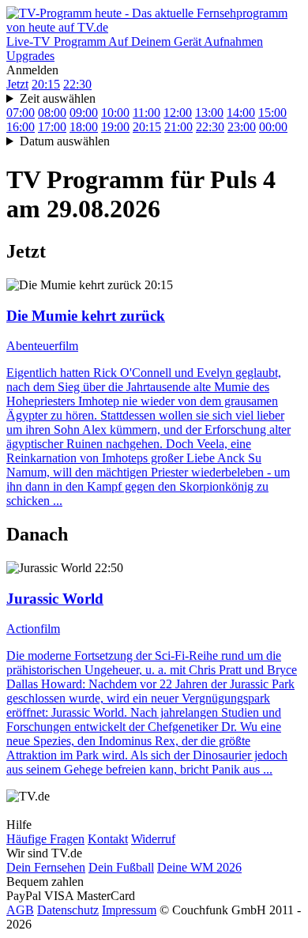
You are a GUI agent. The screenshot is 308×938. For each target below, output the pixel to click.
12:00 (177, 112)
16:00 (20, 127)
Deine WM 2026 (199, 867)
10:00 (115, 112)
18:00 (83, 127)
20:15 (46, 84)
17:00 (52, 127)
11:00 (146, 112)
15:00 (272, 112)
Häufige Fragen (45, 839)
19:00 (115, 127)
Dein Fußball (121, 867)
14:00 (241, 112)
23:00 (241, 127)
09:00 (83, 112)
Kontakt (108, 839)
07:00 (20, 112)
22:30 (77, 84)
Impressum (129, 910)
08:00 (52, 112)
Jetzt (17, 84)
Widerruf (153, 839)
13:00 (209, 112)
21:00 (178, 127)
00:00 (273, 127)
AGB (20, 910)
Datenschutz (68, 910)
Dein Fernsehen (45, 867)
